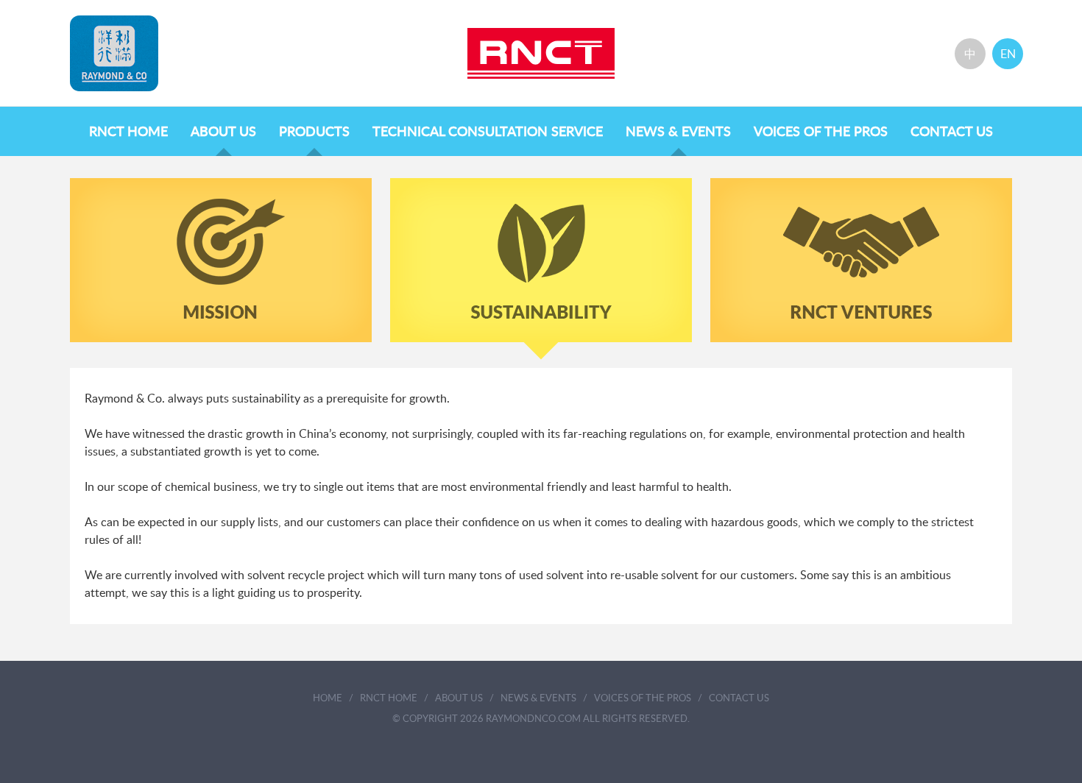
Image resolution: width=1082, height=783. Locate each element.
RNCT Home (128, 132)
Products (314, 132)
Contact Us (951, 132)
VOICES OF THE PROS (821, 132)
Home (327, 699)
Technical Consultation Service (487, 132)
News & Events (678, 132)
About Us (223, 132)
